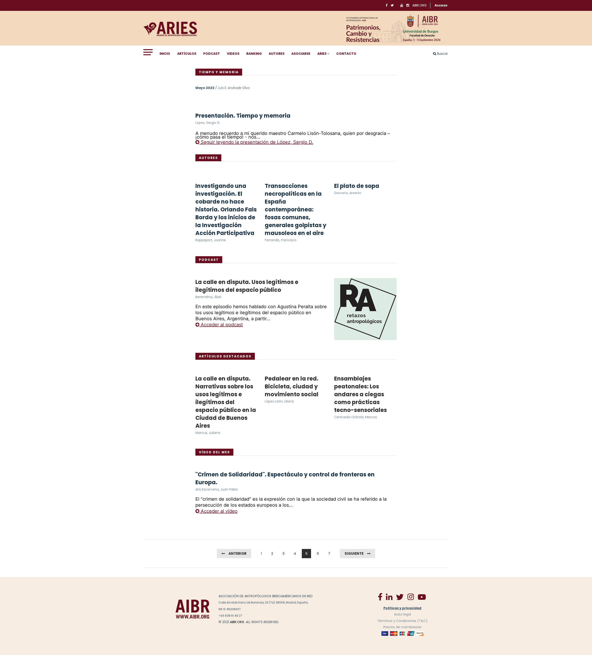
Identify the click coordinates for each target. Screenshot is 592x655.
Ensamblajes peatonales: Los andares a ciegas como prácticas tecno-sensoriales (360, 394)
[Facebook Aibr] (380, 596)
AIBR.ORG (419, 5)
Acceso (441, 5)
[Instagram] (410, 596)
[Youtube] (422, 596)
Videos (233, 53)
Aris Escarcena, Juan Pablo (216, 489)
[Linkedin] (389, 596)
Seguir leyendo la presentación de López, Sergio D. (256, 142)
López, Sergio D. (207, 122)
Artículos (186, 53)
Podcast (211, 53)
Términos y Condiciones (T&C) (402, 620)
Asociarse (300, 53)
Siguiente (354, 553)
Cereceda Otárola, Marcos (355, 417)
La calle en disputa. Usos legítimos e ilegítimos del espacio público (246, 286)
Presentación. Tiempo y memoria (242, 115)
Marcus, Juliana (207, 432)
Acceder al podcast (221, 324)
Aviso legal (402, 614)
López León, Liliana (279, 401)
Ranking (254, 53)
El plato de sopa (356, 186)
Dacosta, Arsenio (347, 193)
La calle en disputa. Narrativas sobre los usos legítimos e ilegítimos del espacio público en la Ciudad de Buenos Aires (225, 402)
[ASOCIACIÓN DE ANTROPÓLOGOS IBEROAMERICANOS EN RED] (192, 609)
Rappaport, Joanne (210, 240)
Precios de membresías (402, 627)
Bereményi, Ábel (208, 297)
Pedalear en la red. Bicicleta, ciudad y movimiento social (291, 386)
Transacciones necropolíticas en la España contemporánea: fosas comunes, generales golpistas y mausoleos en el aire (295, 209)
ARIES (322, 53)
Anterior (237, 553)
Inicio (165, 53)
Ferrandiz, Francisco (280, 240)
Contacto (346, 53)
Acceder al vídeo (218, 511)
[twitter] (400, 596)
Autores (276, 53)
